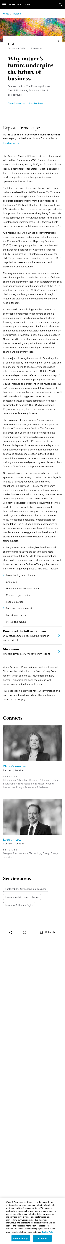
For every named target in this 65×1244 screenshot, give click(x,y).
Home (5, 13)
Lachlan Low (36, 104)
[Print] (25, 932)
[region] (32, 1221)
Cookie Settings (21, 1238)
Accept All (42, 1238)
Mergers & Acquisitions (15, 853)
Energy (20, 787)
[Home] (20, 4)
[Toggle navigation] (5, 4)
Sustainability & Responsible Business (23, 783)
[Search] (60, 4)
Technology (35, 853)
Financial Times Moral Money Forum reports (27, 651)
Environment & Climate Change (22, 896)
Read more (9, 143)
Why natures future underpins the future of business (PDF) (26, 635)
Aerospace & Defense (36, 787)
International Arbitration (15, 779)
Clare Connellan (16, 104)
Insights (17, 13)
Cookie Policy (48, 1232)
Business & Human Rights (43, 779)
